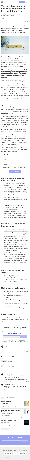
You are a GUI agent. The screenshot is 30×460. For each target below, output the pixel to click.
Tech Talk (6, 291)
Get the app (22, 453)
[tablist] (7, 361)
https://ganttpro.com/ (9, 379)
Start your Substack (11, 453)
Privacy (14, 450)
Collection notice (25, 450)
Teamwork (6, 162)
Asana (5, 157)
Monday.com (24, 386)
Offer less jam (7, 197)
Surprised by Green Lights (9, 420)
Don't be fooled (5, 403)
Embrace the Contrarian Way (8, 413)
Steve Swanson (7, 384)
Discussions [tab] (11, 397)
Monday (6, 164)
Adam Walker (7, 415)
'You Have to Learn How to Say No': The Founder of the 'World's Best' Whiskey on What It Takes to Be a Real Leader (16, 207)
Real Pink (6, 300)
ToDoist (6, 154)
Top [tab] (3, 397)
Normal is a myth (6, 401)
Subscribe (22, 2)
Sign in (27, 2)
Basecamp (6, 159)
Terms (18, 450)
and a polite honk (5, 422)
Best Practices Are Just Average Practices (10, 411)
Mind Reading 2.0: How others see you (14, 276)
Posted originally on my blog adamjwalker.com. (13, 167)
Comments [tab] (4, 361)
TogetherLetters (8, 294)
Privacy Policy (25, 341)
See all (4, 429)
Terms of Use (21, 340)
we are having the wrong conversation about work (13, 26)
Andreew (6, 374)
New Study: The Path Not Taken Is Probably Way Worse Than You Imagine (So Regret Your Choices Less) (16, 231)
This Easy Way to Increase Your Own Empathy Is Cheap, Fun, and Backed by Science (16, 254)
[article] (15, 404)
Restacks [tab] (10, 361)
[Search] (27, 397)
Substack (8, 457)
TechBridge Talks (8, 306)
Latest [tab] (6, 397)
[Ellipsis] (28, 374)
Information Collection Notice (14, 341)
